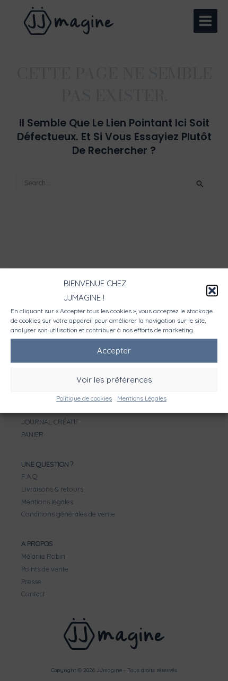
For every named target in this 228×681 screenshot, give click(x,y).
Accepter (114, 351)
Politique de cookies (84, 398)
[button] (212, 291)
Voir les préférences (114, 380)
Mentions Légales (141, 398)
